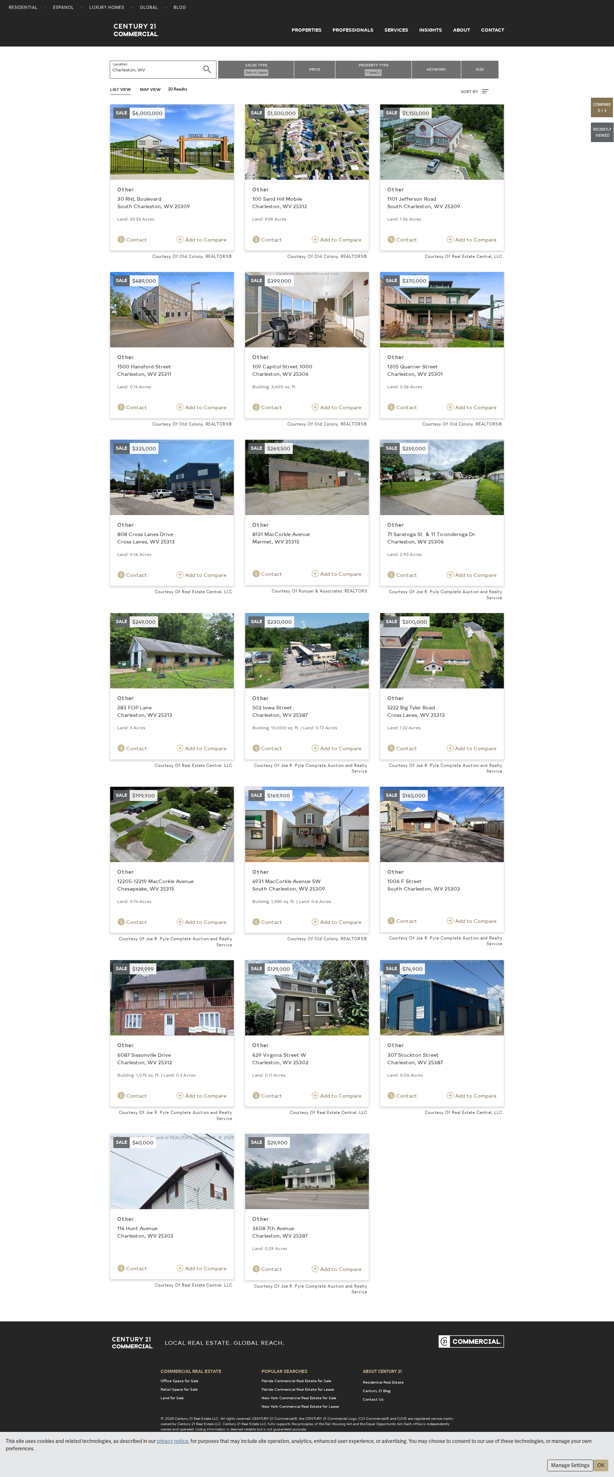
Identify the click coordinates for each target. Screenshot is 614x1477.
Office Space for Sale (179, 1380)
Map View (150, 89)
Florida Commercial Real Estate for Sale (296, 1380)
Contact (492, 30)
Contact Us (373, 1399)
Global (149, 8)
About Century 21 (382, 1371)
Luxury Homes (107, 8)
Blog (180, 8)
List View (120, 89)
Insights (430, 30)
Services (396, 30)
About (461, 30)
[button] (602, 107)
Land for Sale (172, 1397)
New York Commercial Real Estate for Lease (300, 1406)
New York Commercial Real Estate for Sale (299, 1397)
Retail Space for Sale (179, 1389)
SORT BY (470, 91)
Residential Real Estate (383, 1382)
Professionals (353, 30)
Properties (307, 30)
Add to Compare (205, 239)
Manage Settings (570, 1465)
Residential (23, 8)
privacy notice (172, 1441)
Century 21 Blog (377, 1390)
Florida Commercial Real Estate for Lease (298, 1389)
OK (600, 1465)
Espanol (63, 8)
